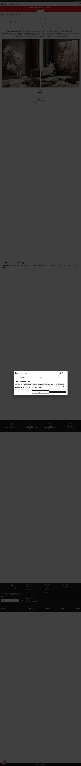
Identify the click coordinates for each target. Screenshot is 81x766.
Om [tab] (58, 377)
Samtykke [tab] (22, 377)
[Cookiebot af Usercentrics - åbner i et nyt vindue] (61, 373)
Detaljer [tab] (40, 377)
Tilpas (39, 392)
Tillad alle (58, 392)
